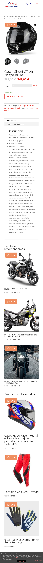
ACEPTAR (21, 561)
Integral (32, 16)
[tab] (21, 120)
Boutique (12, 16)
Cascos (18, 16)
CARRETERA (33, 108)
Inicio (6, 16)
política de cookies (20, 558)
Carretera (25, 16)
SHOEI (6, 111)
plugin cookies (38, 560)
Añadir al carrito (15, 96)
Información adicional (15, 124)
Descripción (11, 120)
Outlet (19, 108)
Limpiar (35, 85)
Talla (7, 86)
